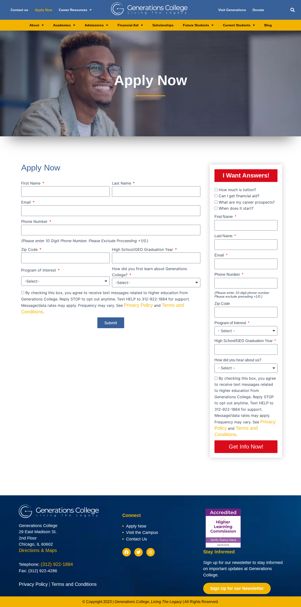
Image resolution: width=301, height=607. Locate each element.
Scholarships (163, 25)
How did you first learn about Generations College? (149, 271)
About (34, 25)
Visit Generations (232, 10)
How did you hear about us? (237, 360)
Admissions (94, 25)
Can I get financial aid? (239, 195)
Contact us (19, 10)
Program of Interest (39, 270)
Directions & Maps (38, 550)
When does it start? (236, 208)
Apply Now (43, 10)
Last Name (122, 183)
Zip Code (30, 249)
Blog (268, 25)
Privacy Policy (138, 305)
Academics (62, 25)
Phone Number (35, 221)
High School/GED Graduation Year (143, 249)
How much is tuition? (237, 189)
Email (26, 202)
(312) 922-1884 (57, 564)
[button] (293, 10)
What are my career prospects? (247, 202)
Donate (258, 10)
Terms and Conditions (74, 584)
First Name (31, 183)
